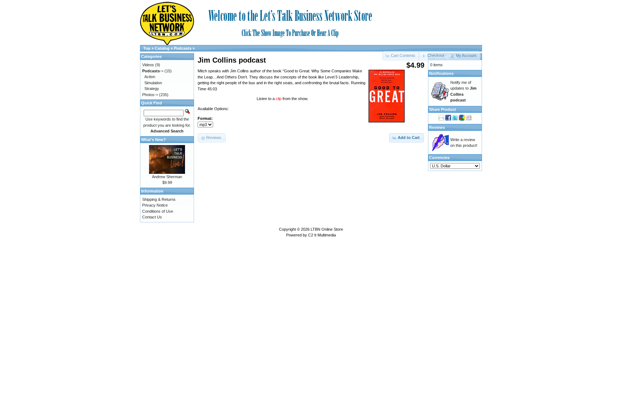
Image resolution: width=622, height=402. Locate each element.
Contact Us (152, 217)
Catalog (162, 48)
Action (149, 76)
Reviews (437, 127)
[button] (433, 55)
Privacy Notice (155, 205)
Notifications (441, 73)
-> (152, 71)
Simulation (153, 83)
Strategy (151, 88)
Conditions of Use (157, 211)
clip (279, 98)
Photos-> (150, 94)
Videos (148, 65)
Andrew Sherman (167, 177)
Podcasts (182, 48)
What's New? (153, 139)
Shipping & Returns (159, 199)
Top (146, 48)
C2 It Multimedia (322, 235)
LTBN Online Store (327, 229)
